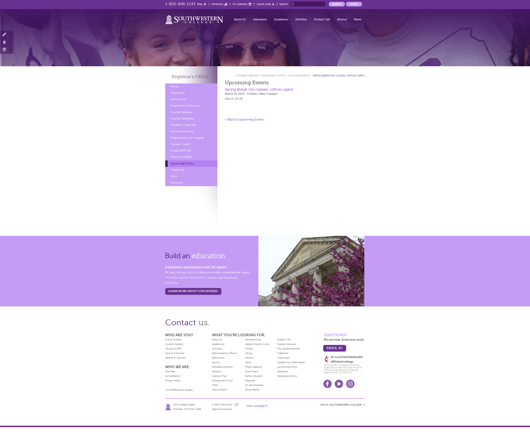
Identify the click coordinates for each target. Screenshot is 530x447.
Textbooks (177, 169)
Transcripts (177, 92)
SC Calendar (240, 4)
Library (249, 353)
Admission (260, 19)
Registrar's (189, 76)
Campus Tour (219, 376)
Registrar (250, 380)
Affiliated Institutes (222, 366)
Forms (174, 86)
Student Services (248, 75)
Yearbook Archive (287, 376)
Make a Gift (6, 50)
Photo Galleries (253, 366)
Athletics (301, 19)
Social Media (252, 389)
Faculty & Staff (173, 348)
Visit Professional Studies (179, 389)
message (236, 404)
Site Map (170, 371)
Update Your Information (291, 362)
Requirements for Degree (187, 137)
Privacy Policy (173, 380)
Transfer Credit (180, 144)
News (357, 19)
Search (283, 4)
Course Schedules (182, 118)
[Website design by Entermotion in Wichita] (364, 404)
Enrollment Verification (185, 105)
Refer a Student (254, 376)
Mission (249, 357)
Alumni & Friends (174, 353)
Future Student (173, 339)
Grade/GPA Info (180, 150)
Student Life (322, 19)
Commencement (181, 131)
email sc (334, 348)
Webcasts (282, 371)
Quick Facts (251, 371)
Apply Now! (6, 35)
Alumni (342, 19)
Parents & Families (175, 357)
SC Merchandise (254, 385)
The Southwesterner (288, 348)
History (249, 348)
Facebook (327, 384)
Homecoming (253, 339)
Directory (217, 4)
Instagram (350, 384)
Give (354, 4)
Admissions (218, 357)
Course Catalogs (181, 112)
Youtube (339, 384)
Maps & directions (222, 409)
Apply (337, 4)
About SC (240, 19)
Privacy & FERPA (181, 157)
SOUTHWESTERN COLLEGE (346, 404)
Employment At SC (222, 380)
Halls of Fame (219, 389)
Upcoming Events (182, 163)
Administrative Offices (224, 353)
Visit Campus (6, 42)
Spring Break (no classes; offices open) (338, 75)
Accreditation (172, 376)
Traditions (282, 353)
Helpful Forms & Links (257, 344)
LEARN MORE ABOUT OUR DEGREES (193, 291)
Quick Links (264, 4)
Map (199, 4)
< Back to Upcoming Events (244, 119)
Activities (217, 348)
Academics (281, 19)
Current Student (174, 344)
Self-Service (178, 99)
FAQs (173, 176)
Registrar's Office (273, 75)
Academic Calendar (183, 125)
